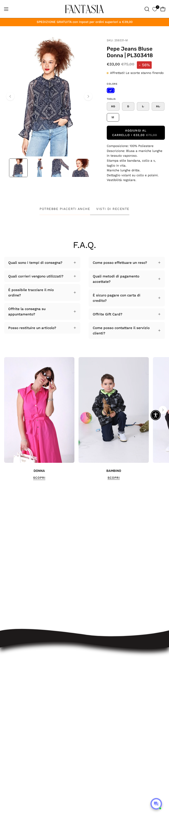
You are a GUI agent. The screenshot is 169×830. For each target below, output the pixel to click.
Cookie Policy (100, 713)
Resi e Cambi (100, 678)
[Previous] (10, 96)
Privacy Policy (100, 706)
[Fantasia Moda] (84, 9)
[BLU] (111, 90)
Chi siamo (97, 721)
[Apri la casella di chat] (156, 804)
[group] (84, 418)
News (93, 728)
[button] (146, 9)
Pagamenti (97, 685)
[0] (155, 9)
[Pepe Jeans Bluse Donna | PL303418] (18, 168)
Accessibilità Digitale (106, 699)
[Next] (88, 96)
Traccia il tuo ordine (105, 663)
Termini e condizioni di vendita (114, 692)
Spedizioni (97, 670)
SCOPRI (39, 477)
